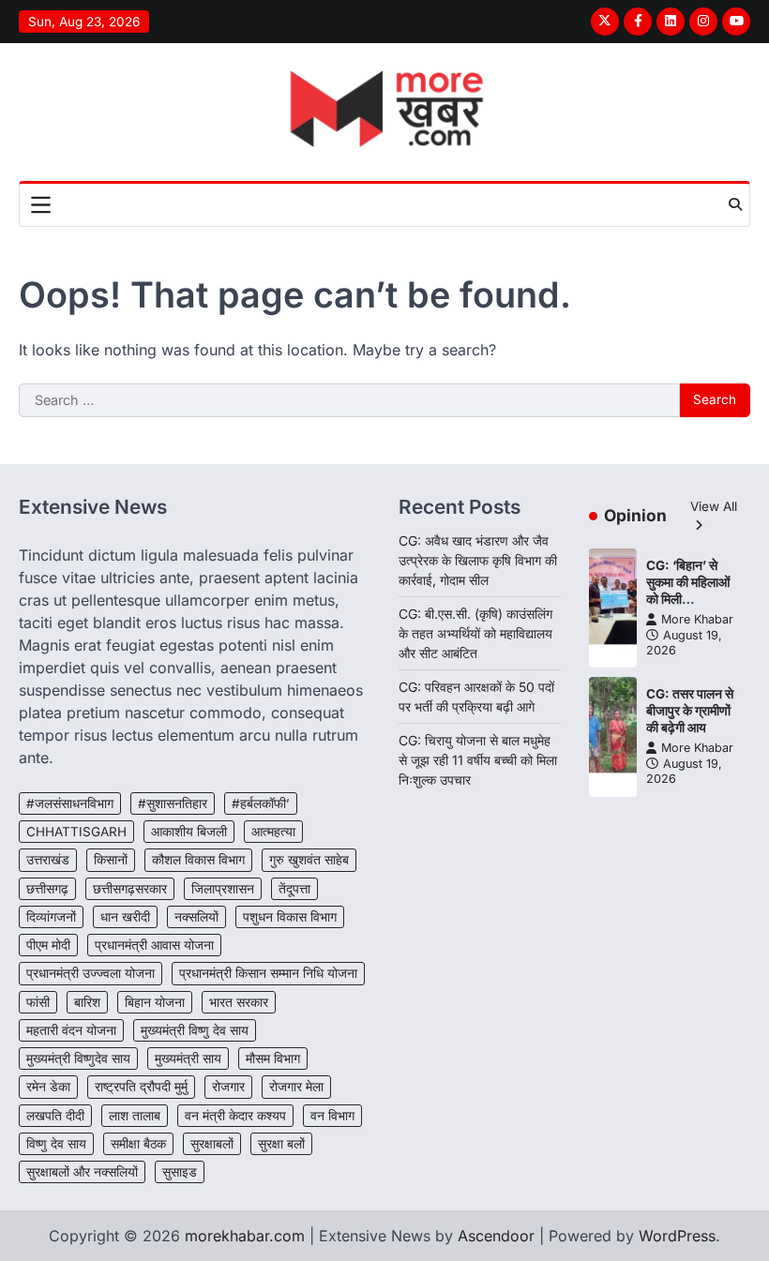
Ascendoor (496, 1235)
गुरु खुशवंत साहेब (309, 859)
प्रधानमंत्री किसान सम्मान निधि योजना (268, 973)
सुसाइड (179, 1171)
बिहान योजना (155, 1002)
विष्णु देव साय (56, 1143)
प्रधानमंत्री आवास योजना (154, 945)
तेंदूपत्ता (294, 888)
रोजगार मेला (296, 1086)
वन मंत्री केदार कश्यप (235, 1115)
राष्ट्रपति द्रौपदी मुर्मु (141, 1086)
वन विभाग (332, 1115)
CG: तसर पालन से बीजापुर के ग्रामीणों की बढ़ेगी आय (689, 710)
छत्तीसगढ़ (47, 888)
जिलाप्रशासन (222, 888)
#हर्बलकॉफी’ (261, 803)
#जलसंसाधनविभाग (69, 803)
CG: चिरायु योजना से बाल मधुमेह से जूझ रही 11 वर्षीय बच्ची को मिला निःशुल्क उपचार (478, 760)
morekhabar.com (245, 1235)
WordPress (677, 1235)
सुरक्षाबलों (212, 1143)
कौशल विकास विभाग (198, 859)
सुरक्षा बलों (281, 1143)
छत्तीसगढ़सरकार (130, 888)
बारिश (87, 1002)
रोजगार (228, 1086)
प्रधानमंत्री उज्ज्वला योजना (90, 973)
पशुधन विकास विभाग (290, 916)
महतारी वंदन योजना (71, 1030)
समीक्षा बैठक (138, 1143)
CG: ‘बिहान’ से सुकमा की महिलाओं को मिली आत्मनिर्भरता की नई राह (690, 598)
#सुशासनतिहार (172, 803)
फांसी (38, 1002)
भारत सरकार (238, 1002)
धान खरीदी (125, 916)
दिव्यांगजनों (51, 916)
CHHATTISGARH (76, 831)
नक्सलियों (196, 916)
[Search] (735, 204)
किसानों (111, 859)
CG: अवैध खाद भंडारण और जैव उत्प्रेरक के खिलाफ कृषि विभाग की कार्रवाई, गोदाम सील (478, 560)
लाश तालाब (134, 1115)
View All (713, 506)
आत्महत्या (273, 831)
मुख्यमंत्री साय (188, 1058)
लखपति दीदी (55, 1115)
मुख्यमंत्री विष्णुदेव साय (78, 1058)
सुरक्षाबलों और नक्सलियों (82, 1171)
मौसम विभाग (273, 1058)
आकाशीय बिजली (189, 831)
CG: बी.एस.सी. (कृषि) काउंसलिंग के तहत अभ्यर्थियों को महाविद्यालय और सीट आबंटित (475, 633)
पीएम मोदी (48, 945)
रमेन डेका (48, 1086)
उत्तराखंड (47, 859)
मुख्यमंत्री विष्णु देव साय (195, 1030)
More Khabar (697, 619)
